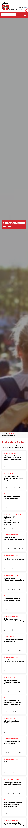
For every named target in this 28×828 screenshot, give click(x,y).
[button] (24, 14)
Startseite (11, 434)
